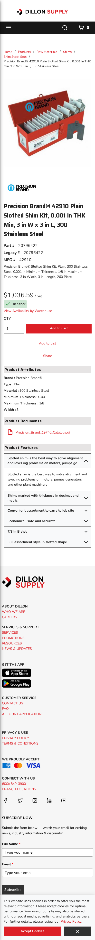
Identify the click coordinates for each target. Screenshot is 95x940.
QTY (7, 318)
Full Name (11, 844)
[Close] (77, 931)
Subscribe (12, 889)
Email (7, 864)
